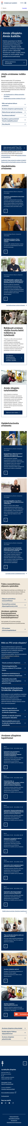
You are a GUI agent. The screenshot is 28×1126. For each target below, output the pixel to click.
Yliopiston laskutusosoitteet (8, 1089)
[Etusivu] (9, 3)
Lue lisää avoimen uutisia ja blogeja (15, 305)
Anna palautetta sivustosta (7, 1092)
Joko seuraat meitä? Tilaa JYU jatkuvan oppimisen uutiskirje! (12, 148)
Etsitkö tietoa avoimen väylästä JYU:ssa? (14, 98)
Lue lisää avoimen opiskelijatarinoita (15, 573)
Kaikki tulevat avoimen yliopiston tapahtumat (14, 911)
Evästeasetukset (5, 1096)
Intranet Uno (14, 1120)
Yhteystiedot (4, 1082)
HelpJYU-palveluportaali (7, 1084)
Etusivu (4, 8)
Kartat (9, 1082)
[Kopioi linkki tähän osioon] (26, 166)
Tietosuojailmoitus (14, 1116)
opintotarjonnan (5, 155)
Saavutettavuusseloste (14, 1118)
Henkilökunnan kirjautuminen (14, 1122)
